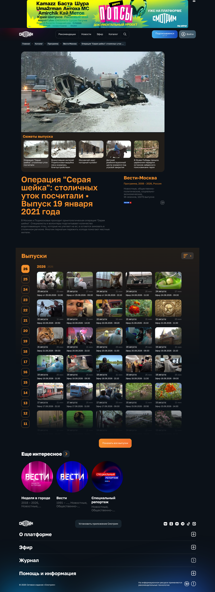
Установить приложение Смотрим (98, 523)
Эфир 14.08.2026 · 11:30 (107, 434)
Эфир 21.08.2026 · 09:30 (48, 350)
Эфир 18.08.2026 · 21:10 (107, 378)
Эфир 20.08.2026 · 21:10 (78, 350)
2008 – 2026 (145, 183)
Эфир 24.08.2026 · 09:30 (167, 295)
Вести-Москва (70, 44)
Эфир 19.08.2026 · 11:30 (48, 378)
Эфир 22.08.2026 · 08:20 (107, 323)
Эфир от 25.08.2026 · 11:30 (50, 295)
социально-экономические (139, 193)
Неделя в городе (35, 498)
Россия (157, 183)
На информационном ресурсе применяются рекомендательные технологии (160, 583)
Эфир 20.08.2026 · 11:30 (107, 350)
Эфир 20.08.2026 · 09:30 (137, 350)
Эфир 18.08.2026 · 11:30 (137, 378)
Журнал (29, 560)
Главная (26, 44)
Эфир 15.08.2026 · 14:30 (166, 406)
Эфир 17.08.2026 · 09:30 (107, 406)
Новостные (130, 188)
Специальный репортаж (103, 500)
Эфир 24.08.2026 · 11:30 (137, 295)
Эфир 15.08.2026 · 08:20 (48, 434)
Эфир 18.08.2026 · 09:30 (167, 378)
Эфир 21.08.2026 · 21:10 (137, 323)
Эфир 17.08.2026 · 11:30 (78, 406)
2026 (50, 266)
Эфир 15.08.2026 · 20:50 (137, 406)
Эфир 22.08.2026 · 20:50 (48, 323)
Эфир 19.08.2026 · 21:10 (166, 350)
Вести (61, 498)
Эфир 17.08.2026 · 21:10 (48, 406)
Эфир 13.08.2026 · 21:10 (166, 434)
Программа (53, 44)
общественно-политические (139, 190)
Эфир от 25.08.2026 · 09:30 (80, 295)
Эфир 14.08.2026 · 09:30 (137, 434)
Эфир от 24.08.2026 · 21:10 (109, 295)
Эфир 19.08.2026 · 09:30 (78, 378)
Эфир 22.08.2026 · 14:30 (78, 323)
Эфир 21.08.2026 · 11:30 (166, 323)
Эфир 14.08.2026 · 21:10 (78, 434)
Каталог (39, 44)
